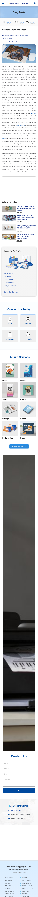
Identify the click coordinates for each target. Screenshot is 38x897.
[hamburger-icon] (3, 4)
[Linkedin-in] (6, 41)
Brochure (23, 419)
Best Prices (32, 21)
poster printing (20, 125)
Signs (4, 399)
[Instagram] (9, 41)
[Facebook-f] (3, 41)
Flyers (4, 380)
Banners (23, 438)
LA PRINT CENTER (20, 3)
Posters (23, 380)
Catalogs (5, 419)
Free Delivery (22, 21)
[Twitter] (13, 41)
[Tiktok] (16, 41)
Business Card (7, 438)
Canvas (23, 399)
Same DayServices (9, 21)
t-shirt (33, 113)
